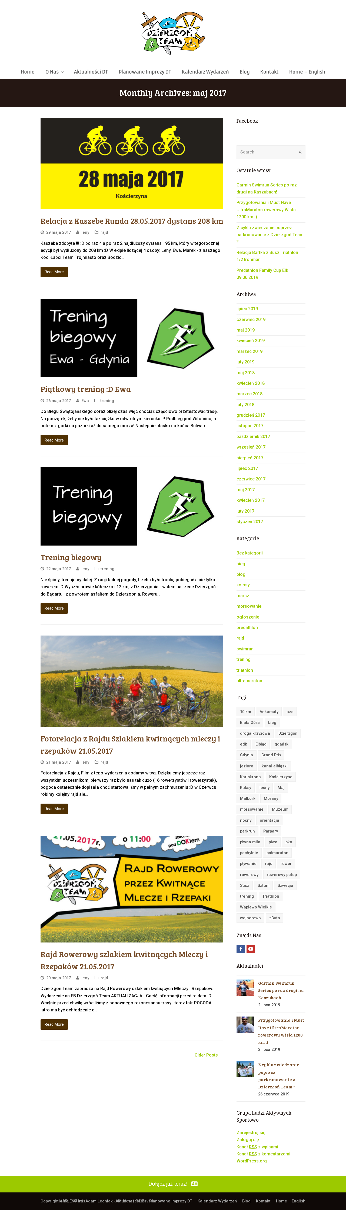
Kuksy (245, 787)
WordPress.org (252, 1161)
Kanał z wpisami (257, 1146)
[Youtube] (251, 949)
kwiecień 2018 (251, 383)
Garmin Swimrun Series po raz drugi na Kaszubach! (281, 990)
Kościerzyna (280, 776)
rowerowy (249, 874)
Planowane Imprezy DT (170, 1201)
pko (288, 842)
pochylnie (249, 852)
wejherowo (250, 917)
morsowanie (249, 606)
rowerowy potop (282, 874)
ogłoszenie (248, 617)
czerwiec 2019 (251, 319)
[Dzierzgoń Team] (173, 32)
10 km (245, 711)
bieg (241, 563)
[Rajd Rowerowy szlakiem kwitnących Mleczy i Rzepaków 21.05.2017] (132, 889)
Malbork (247, 798)
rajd (104, 232)
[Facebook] (241, 949)
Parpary (270, 831)
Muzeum (280, 809)
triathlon (245, 670)
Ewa (85, 400)
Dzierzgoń (287, 733)
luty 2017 (245, 511)
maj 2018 (246, 372)
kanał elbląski (275, 766)
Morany (271, 798)
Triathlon (270, 896)
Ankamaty (269, 711)
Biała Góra (250, 722)
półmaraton (277, 852)
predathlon (247, 627)
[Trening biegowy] (132, 506)
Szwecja (285, 885)
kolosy (243, 584)
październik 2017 (253, 436)
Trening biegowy (71, 556)
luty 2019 (245, 362)
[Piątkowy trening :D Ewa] (132, 338)
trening (107, 400)
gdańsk (281, 744)
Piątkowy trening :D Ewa (86, 388)
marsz (243, 595)
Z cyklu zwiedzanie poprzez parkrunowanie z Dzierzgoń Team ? (270, 235)
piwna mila (250, 842)
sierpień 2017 (250, 457)
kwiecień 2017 (251, 500)
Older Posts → (209, 1055)
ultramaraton (249, 680)
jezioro (246, 766)
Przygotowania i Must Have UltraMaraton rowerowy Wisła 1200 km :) (266, 209)
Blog (246, 1201)
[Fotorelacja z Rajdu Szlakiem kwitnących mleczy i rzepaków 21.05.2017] (132, 681)
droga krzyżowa (255, 733)
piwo (273, 842)
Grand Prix (271, 755)
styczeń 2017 (250, 521)
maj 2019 (246, 330)
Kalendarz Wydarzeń (217, 1201)
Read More (54, 271)
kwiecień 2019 (251, 340)
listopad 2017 (250, 425)
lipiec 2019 (247, 308)
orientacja (269, 820)
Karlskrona (250, 776)
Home (63, 1201)
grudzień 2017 (251, 415)
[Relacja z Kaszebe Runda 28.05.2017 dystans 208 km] (132, 163)
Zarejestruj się (251, 1132)
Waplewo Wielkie (256, 907)
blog (241, 574)
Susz (244, 885)
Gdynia (246, 755)
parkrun (247, 831)
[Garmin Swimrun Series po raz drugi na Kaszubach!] (245, 988)
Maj (281, 787)
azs (290, 711)
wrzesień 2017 (251, 447)
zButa (274, 917)
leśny (265, 787)
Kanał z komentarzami (263, 1153)
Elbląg (261, 744)
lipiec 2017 (247, 468)
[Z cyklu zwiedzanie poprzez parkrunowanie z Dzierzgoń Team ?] (245, 1069)
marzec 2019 (249, 351)
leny (85, 232)
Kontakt (263, 1201)
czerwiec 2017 (251, 479)
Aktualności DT (129, 1201)
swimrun (245, 648)
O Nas (79, 1201)
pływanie (248, 863)
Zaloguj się (248, 1139)
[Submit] (300, 152)
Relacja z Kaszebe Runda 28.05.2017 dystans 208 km (132, 220)
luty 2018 (245, 404)
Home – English (290, 1201)
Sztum (264, 885)
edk (243, 744)
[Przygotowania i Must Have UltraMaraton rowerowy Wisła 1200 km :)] (245, 1025)
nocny (245, 820)
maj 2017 (246, 489)
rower (286, 863)
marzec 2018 (249, 393)
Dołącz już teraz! (167, 1184)
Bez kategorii (250, 553)
